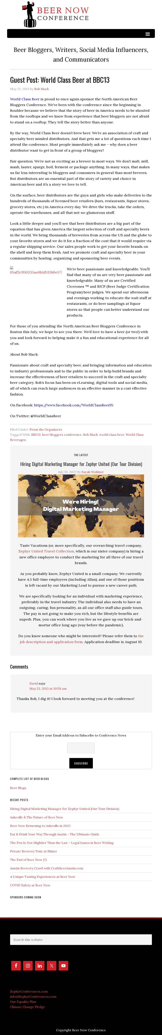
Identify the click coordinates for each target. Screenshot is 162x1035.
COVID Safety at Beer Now (30, 885)
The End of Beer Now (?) (28, 860)
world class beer (111, 435)
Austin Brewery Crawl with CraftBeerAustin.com (46, 868)
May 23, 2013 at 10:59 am (48, 688)
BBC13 (35, 435)
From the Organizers (46, 429)
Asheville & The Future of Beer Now (36, 817)
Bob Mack (90, 435)
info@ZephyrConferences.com (33, 996)
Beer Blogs (18, 788)
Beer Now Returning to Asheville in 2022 (40, 826)
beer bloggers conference (62, 435)
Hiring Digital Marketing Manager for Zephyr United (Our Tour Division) (81, 463)
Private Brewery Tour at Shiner (33, 851)
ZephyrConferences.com (29, 991)
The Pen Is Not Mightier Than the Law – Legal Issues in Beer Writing (62, 843)
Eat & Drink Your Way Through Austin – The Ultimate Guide (54, 834)
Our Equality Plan (23, 1002)
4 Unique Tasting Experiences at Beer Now (42, 877)
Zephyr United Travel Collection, (46, 551)
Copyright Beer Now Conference (81, 1030)
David (33, 683)
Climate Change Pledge (27, 1007)
